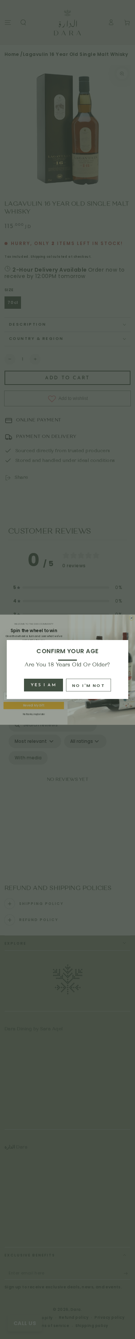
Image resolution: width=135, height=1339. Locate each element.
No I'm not (88, 685)
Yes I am (43, 685)
